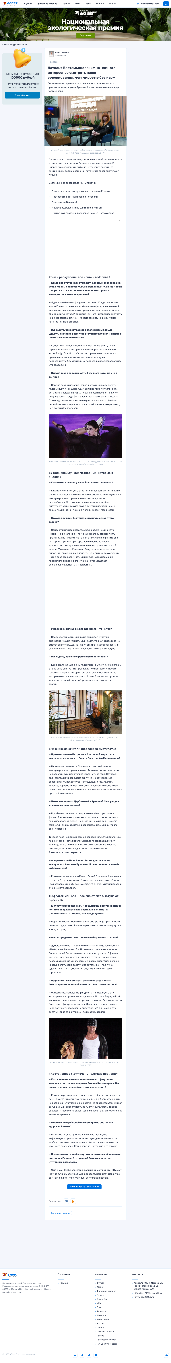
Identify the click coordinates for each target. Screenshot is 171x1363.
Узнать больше (22, 95)
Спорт (5, 45)
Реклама (64, 1283)
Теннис (100, 3)
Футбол (28, 3)
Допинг (100, 1327)
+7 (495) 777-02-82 (152, 1293)
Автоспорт (102, 1311)
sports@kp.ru (147, 1297)
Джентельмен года (150, 3)
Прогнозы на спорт (106, 1339)
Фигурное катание (47, 3)
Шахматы (101, 1315)
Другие (100, 1335)
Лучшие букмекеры (107, 1344)
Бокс (88, 3)
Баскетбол (102, 1299)
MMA (77, 3)
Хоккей (66, 3)
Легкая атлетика (105, 1331)
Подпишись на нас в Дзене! (84, 1186)
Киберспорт (103, 1319)
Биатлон (101, 1323)
